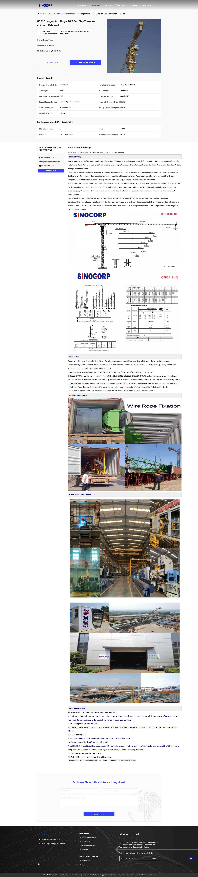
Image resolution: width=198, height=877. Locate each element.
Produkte (95, 5)
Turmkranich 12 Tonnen (107, 760)
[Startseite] (45, 5)
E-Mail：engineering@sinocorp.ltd (52, 844)
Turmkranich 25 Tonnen (127, 760)
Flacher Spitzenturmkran (65, 14)
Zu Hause (43, 14)
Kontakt (133, 5)
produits (51, 14)
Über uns (120, 5)
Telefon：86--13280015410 (50, 840)
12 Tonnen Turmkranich (88, 760)
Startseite (82, 5)
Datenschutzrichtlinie (49, 875)
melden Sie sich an (155, 858)
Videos (108, 5)
